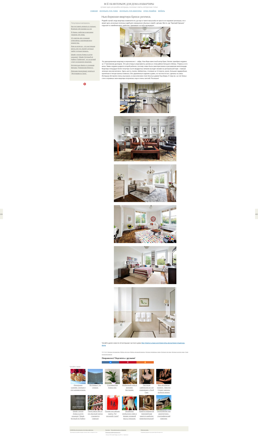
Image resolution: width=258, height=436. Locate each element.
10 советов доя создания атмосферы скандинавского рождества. (81, 40)
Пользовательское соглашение (118, 430)
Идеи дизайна (149, 10)
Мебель (161, 10)
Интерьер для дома (109, 10)
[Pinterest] (127, 362)
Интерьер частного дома (178, 352)
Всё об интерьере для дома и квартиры (129, 4)
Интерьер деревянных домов (153, 352)
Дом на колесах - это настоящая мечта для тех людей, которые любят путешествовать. (83, 49)
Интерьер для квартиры (131, 10)
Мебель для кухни (125, 352)
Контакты (107, 430)
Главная (94, 10)
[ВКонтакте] (110, 362)
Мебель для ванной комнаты (137, 352)
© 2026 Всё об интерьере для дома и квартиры (81, 430)
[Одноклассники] (145, 362)
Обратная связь (144, 430)
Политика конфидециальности (112, 432)
